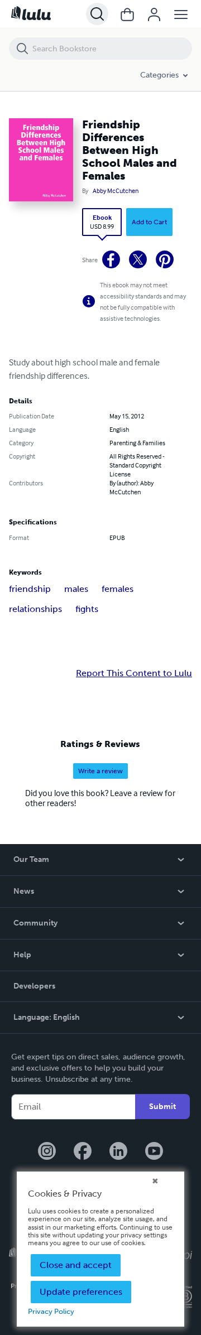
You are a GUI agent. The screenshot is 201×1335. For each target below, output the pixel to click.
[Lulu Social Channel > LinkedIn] (118, 1152)
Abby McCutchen (115, 191)
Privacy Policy (51, 1311)
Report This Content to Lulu (134, 673)
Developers (34, 986)
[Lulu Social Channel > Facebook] (83, 1152)
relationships (35, 609)
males (76, 589)
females (117, 589)
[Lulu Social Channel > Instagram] (47, 1152)
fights (86, 609)
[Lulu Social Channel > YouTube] (154, 1152)
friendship (30, 589)
